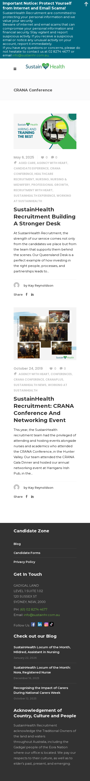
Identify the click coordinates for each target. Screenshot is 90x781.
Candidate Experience (31, 168)
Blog (17, 544)
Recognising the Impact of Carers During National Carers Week (41, 690)
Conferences (61, 374)
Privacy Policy (24, 562)
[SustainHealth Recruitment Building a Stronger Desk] (45, 131)
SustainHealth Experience (34, 196)
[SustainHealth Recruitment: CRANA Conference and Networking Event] (45, 333)
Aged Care (27, 163)
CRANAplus (54, 379)
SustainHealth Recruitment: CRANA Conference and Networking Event (44, 409)
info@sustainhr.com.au (42, 615)
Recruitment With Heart (33, 190)
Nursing (42, 179)
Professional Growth (49, 185)
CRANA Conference (29, 379)
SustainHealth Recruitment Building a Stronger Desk (45, 216)
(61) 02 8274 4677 (33, 609)
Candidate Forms (27, 553)
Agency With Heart (52, 163)
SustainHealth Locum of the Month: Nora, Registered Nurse (42, 669)
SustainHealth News (30, 385)
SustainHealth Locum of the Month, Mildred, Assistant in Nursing (42, 649)
